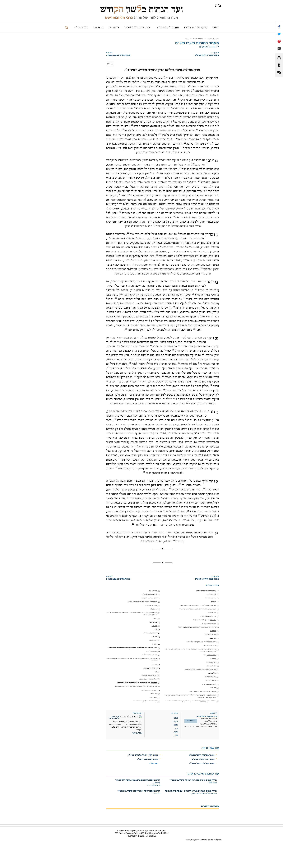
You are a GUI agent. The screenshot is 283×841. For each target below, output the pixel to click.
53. (159, 679)
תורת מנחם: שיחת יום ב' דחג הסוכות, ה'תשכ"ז (139, 791)
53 (204, 488)
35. (159, 609)
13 (160, 134)
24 (184, 259)
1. (218, 594)
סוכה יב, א (203, 701)
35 (194, 329)
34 (116, 324)
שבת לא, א (213, 631)
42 (130, 363)
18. (217, 659)
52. (159, 675)
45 (211, 385)
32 (190, 302)
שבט (176, 732)
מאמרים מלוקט (198, 38)
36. (159, 613)
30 (185, 298)
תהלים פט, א (154, 683)
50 (116, 467)
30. (159, 591)
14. (217, 642)
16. (217, 649)
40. (159, 630)
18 (199, 181)
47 (187, 402)
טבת (176, 728)
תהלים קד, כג (212, 673)
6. (218, 613)
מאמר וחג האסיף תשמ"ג (203, 759)
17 (180, 168)
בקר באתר (137, 733)
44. (159, 644)
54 (170, 488)
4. (218, 605)
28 (193, 293)
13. (217, 638)
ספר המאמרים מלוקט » (206, 716)
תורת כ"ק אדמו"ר (167, 27)
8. (218, 620)
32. (159, 598)
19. (217, 662)
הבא (118, 53)
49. (159, 665)
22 (128, 233)
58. (159, 697)
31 (116, 298)
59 (174, 540)
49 (115, 419)
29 (121, 293)
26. (217, 688)
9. (218, 624)
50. (159, 668)
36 (126, 329)
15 (185, 143)
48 (214, 419)
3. (218, 602)
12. (217, 635)
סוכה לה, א (154, 637)
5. (218, 609)
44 (135, 376)
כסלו (176, 725)
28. (217, 695)
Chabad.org (190, 840)
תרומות (98, 27)
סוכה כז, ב (213, 620)
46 (164, 389)
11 (197, 129)
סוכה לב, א (154, 626)
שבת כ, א (152, 633)
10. (217, 627)
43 (108, 367)
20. (217, 666)
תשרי (187, 38)
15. (217, 646)
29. (217, 701)
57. (159, 694)
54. (159, 683)
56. (159, 690)
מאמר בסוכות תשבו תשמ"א (201, 755)
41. (159, 633)
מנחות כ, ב (144, 598)
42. (159, 637)
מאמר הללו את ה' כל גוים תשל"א (143, 755)
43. (159, 640)
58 (133, 524)
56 (188, 510)
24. (217, 681)
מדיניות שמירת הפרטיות (204, 840)
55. (159, 687)
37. (159, 619)
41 (179, 363)
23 (157, 255)
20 (120, 212)
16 (181, 147)
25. (217, 684)
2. (218, 598)
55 (144, 497)
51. (159, 672)
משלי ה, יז (146, 612)
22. (217, 673)
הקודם (207, 53)
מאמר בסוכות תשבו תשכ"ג (201, 763)
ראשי (216, 27)
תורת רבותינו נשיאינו (137, 27)
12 (123, 129)
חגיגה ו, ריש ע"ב (211, 655)
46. (159, 651)
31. (159, 594)
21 (154, 225)
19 (119, 194)
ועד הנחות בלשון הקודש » (114, 717)
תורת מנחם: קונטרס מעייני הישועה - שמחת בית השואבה (191, 791)
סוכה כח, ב (154, 664)
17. (217, 655)
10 (132, 125)
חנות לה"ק (81, 27)
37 (179, 345)
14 (176, 138)
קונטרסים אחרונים (196, 27)
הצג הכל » (153, 763)
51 (144, 472)
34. (159, 605)
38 (151, 345)
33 (123, 311)
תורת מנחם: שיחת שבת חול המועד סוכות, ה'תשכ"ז (193, 780)
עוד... (176, 735)
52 (180, 484)
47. (159, 655)
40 (108, 358)
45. (159, 648)
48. (159, 659)
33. (159, 602)
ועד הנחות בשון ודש (141, 9)
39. (159, 626)
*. (218, 591)
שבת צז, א (213, 658)
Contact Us (151, 836)
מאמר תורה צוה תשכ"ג (147, 759)
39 (173, 350)
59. (159, 701)
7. (218, 616)
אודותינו (113, 27)
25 (202, 268)
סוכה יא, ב (152, 658)
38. (159, 622)
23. (217, 677)
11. (217, 631)
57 (199, 515)
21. (217, 670)
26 (196, 289)
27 (132, 289)
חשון (176, 721)
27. (217, 692)
